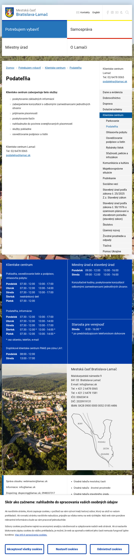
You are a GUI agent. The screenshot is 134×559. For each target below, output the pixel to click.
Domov (10, 67)
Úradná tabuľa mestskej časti (90, 481)
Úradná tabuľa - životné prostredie (92, 487)
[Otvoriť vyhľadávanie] (127, 12)
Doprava (108, 103)
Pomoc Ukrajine (112, 251)
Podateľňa (76, 67)
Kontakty (85, 12)
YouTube (116, 12)
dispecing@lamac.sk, (29, 493)
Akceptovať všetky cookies (24, 549)
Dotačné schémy (112, 109)
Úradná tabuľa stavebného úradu (91, 494)
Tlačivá (107, 245)
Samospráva (81, 29)
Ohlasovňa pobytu (116, 132)
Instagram (112, 12)
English (96, 12)
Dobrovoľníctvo (111, 98)
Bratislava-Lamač (32, 12)
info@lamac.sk (88, 384)
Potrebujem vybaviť (22, 29)
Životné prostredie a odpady (114, 238)
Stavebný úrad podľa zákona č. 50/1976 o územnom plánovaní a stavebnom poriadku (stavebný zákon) (116, 211)
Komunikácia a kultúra (116, 163)
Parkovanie (112, 120)
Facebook (107, 12)
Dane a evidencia (113, 92)
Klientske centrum (55, 67)
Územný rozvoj (111, 230)
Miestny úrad (16, 47)
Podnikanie (109, 178)
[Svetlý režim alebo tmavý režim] (121, 12)
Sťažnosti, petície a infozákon (117, 155)
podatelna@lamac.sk (18, 155)
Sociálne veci (110, 184)
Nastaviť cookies (67, 549)
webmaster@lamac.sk (35, 481)
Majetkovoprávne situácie (113, 170)
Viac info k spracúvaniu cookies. (31, 535)
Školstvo (108, 224)
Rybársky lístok (115, 147)
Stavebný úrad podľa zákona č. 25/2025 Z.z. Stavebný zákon (115, 193)
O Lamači (78, 47)
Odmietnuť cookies (109, 549)
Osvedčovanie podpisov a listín (115, 139)
